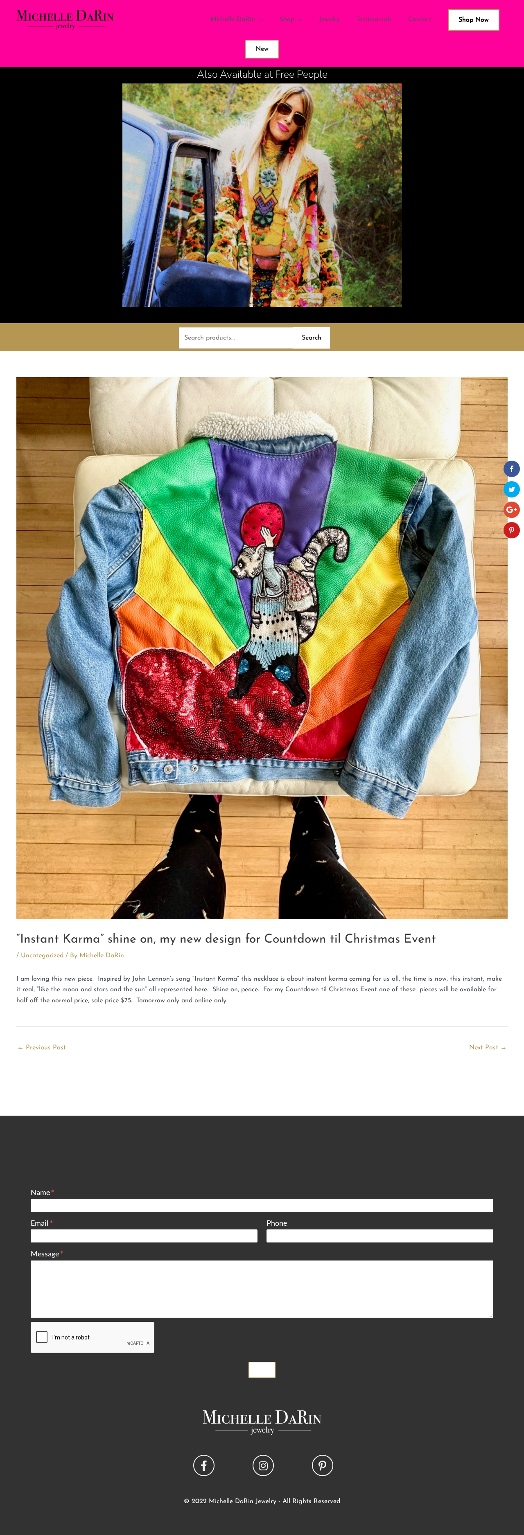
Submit (262, 1369)
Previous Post (41, 1047)
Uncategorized (42, 955)
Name (42, 1192)
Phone (277, 1222)
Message (47, 1253)
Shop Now (473, 20)
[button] (204, 1465)
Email (42, 1222)
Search (311, 338)
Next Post (488, 1047)
